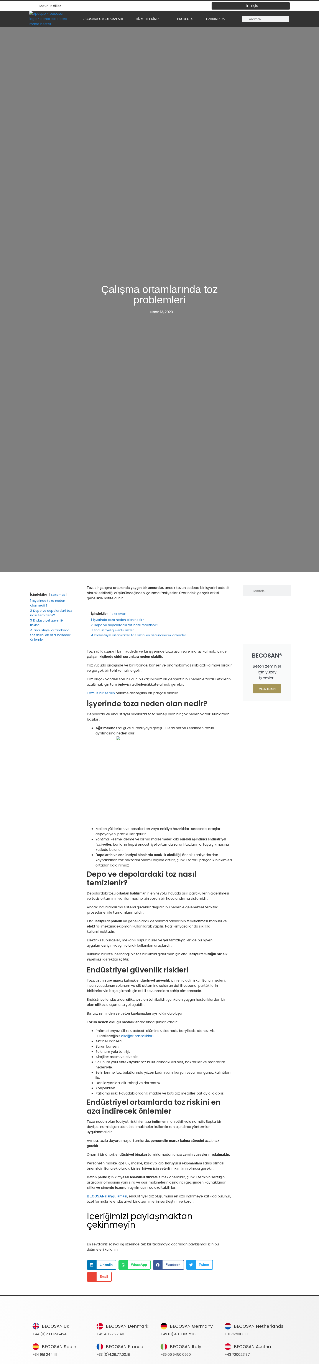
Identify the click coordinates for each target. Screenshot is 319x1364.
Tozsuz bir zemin (101, 693)
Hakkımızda (215, 19)
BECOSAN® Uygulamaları (102, 19)
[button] (101, 1265)
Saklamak (58, 595)
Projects (185, 19)
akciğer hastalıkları (137, 1035)
